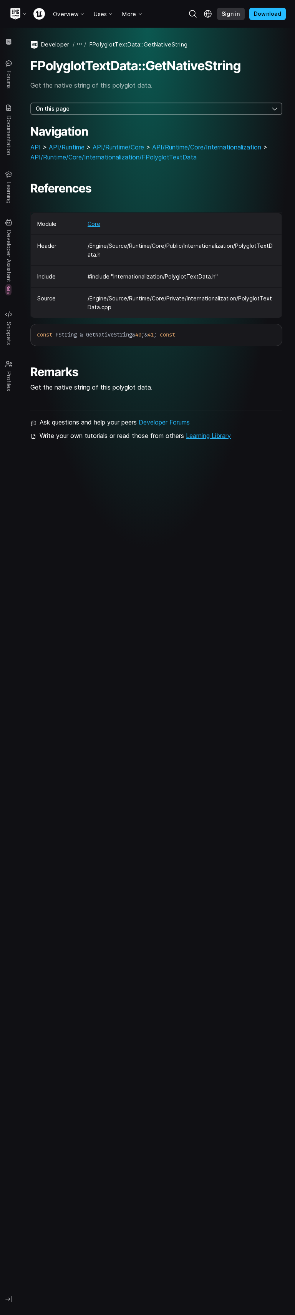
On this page (53, 108)
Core (94, 224)
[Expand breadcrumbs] (79, 44)
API (35, 147)
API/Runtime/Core (118, 147)
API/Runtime (67, 147)
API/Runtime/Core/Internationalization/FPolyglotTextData (113, 157)
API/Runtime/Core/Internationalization (206, 147)
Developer (55, 44)
